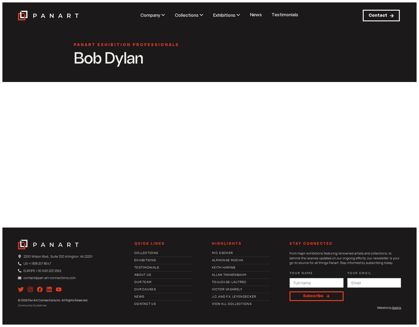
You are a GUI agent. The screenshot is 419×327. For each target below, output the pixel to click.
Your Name (301, 273)
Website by (389, 308)
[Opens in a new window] (21, 289)
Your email (359, 273)
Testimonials (285, 15)
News (256, 15)
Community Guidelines (32, 305)
